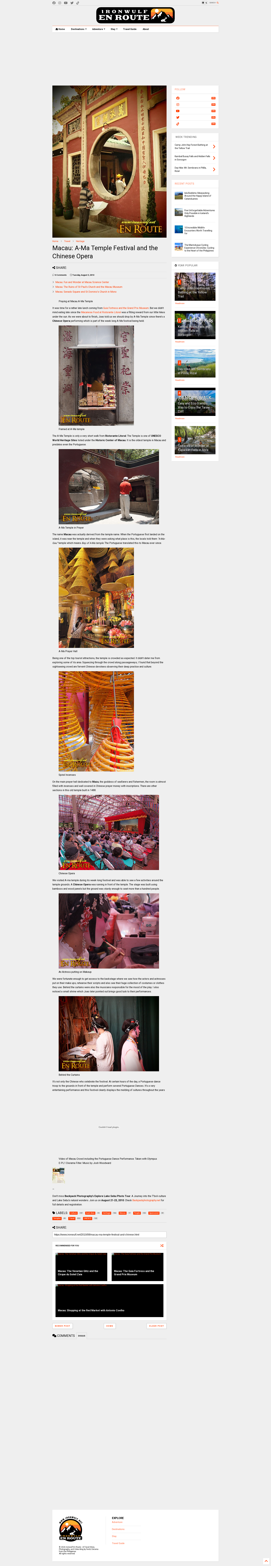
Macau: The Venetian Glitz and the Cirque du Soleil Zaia (78, 1273)
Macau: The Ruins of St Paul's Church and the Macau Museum (88, 286)
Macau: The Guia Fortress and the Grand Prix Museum (134, 1273)
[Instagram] (59, 3)
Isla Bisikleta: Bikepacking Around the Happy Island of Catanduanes (197, 196)
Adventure (97, 29)
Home (61, 29)
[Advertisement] (135, 59)
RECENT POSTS (184, 183)
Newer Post (62, 1326)
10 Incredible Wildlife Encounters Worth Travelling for (198, 230)
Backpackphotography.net (146, 1200)
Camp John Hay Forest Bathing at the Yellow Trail (194, 292)
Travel (67, 241)
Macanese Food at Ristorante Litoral (101, 312)
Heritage (80, 241)
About (146, 29)
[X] (72, 3)
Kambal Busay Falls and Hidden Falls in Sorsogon (194, 331)
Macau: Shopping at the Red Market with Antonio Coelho (91, 1310)
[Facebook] (54, 3)
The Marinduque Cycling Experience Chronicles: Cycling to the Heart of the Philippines (199, 248)
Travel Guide (129, 29)
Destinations (77, 29)
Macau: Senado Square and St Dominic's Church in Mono (86, 291)
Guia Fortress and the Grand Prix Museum (126, 308)
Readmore (179, 303)
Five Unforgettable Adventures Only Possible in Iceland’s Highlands (199, 213)
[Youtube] (66, 3)
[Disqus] (109, 1380)
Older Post (156, 1326)
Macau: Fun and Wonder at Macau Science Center (82, 282)
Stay (113, 29)
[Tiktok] (77, 3)
